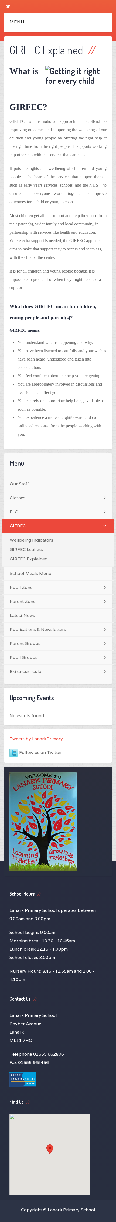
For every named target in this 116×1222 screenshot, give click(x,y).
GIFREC (18, 526)
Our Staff (19, 484)
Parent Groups (25, 643)
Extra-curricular (26, 671)
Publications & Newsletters (38, 629)
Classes (17, 498)
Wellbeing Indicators (31, 540)
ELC (14, 512)
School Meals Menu (30, 573)
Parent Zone (23, 601)
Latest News (22, 615)
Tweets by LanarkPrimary (36, 739)
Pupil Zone (21, 587)
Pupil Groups (23, 657)
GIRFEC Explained (28, 559)
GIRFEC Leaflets (26, 549)
